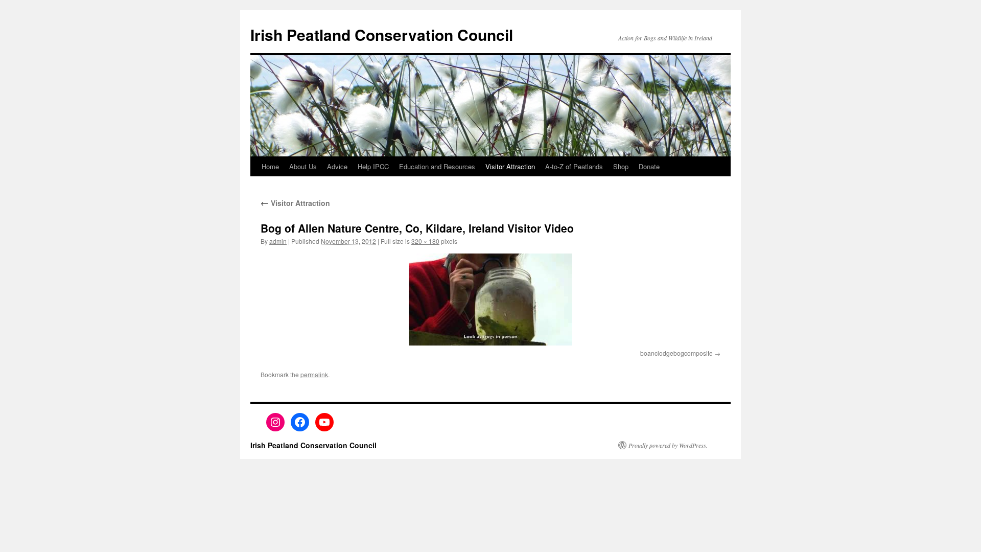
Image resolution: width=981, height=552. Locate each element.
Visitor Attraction (510, 166)
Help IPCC (373, 166)
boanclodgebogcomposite (676, 353)
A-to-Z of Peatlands (574, 166)
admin (278, 241)
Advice (337, 166)
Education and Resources (437, 166)
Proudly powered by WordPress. (668, 445)
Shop (620, 166)
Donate (649, 166)
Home (270, 166)
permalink (314, 374)
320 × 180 (425, 241)
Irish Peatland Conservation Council (381, 34)
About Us (303, 166)
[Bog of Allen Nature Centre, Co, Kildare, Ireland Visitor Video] (490, 300)
